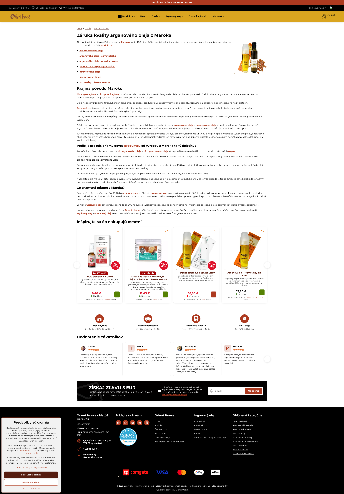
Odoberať (253, 391)
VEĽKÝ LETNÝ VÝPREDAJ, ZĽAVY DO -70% (172, 2)
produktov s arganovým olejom (97, 66)
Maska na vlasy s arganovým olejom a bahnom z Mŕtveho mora (148, 278)
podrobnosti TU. (27, 450)
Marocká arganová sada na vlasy (196, 272)
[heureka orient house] (128, 445)
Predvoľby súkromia (144, 486)
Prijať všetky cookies (31, 475)
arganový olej (131, 193)
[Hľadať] (310, 16)
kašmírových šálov (90, 77)
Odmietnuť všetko (31, 482)
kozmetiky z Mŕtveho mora (94, 82)
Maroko (125, 42)
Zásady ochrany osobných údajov (171, 486)
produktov (106, 45)
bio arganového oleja (91, 50)
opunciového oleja (89, 71)
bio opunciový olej (109, 94)
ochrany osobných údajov (174, 394)
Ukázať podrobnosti (31, 488)
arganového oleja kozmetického (97, 56)
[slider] (93, 350)
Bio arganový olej (87, 94)
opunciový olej (159, 193)
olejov (231, 151)
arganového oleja (183, 125)
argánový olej (84, 213)
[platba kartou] (172, 472)
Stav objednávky (219, 486)
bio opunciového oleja (156, 151)
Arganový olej (84, 108)
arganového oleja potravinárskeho (98, 61)
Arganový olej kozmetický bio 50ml (244, 274)
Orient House (94, 205)
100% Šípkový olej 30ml (99, 276)
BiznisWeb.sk (182, 490)
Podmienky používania (199, 486)
